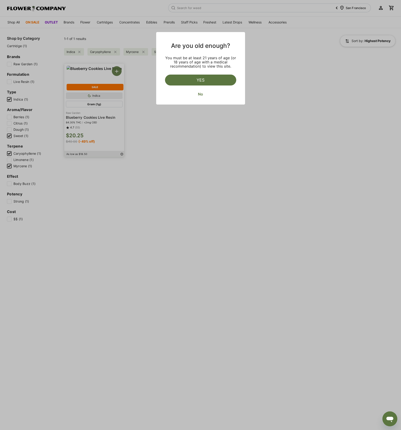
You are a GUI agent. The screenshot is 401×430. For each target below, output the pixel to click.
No (200, 94)
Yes (200, 80)
